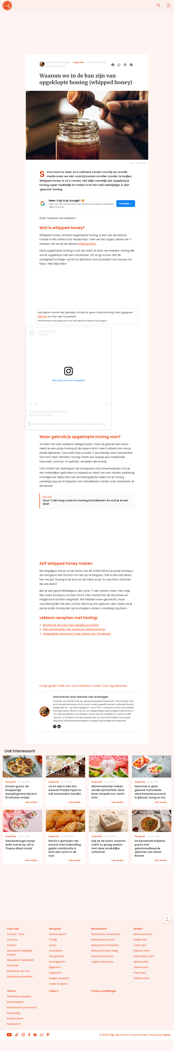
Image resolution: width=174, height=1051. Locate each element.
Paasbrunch (14, 1024)
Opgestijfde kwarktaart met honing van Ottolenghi (77, 634)
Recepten (55, 928)
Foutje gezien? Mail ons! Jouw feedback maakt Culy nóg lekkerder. (83, 686)
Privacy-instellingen (103, 991)
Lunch (52, 945)
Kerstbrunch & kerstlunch (22, 1007)
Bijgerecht (55, 967)
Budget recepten (59, 978)
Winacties (13, 965)
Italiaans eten (142, 950)
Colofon (11, 945)
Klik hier (42, 316)
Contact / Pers (15, 934)
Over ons (12, 939)
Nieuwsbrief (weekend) (20, 960)
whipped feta (87, 244)
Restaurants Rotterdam (105, 945)
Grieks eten (140, 939)
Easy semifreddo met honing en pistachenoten (74, 629)
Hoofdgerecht (57, 961)
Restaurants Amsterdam (105, 934)
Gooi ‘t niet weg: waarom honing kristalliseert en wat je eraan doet (85, 502)
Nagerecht (55, 972)
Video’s (53, 991)
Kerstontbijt (13, 1013)
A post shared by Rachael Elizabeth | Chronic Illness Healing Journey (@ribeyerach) (74, 424)
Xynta (167, 1035)
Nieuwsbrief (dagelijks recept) (19, 952)
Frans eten (140, 972)
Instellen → (126, 203)
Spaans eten (141, 961)
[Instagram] (54, 726)
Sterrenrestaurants (102, 956)
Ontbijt (53, 939)
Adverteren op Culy (18, 971)
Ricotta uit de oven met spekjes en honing (71, 625)
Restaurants (99, 928)
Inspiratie (78, 62)
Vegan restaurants (102, 961)
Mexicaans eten (143, 934)
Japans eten (141, 967)
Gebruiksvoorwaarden (20, 976)
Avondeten (55, 950)
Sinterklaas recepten (19, 996)
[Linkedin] (59, 726)
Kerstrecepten (57, 934)
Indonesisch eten (144, 956)
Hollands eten (142, 978)
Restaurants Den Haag (104, 950)
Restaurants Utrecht (103, 939)
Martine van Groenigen (58, 62)
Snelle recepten (58, 984)
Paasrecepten (15, 1018)
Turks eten (140, 945)
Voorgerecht (56, 956)
